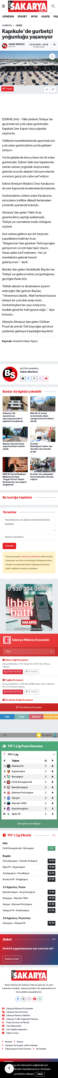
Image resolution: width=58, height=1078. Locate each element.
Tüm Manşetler (13, 1026)
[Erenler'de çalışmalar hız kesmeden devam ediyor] (42, 464)
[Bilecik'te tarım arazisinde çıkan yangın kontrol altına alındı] (42, 404)
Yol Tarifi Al (32, 672)
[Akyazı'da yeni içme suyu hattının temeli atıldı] (15, 434)
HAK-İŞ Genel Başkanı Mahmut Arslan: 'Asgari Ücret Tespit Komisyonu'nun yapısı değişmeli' (15, 479)
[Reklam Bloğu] (29, 607)
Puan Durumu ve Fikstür (18, 1022)
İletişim (8, 1042)
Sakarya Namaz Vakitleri (18, 1015)
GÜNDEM (8, 16)
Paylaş (9, 89)
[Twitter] (34, 378)
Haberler (7, 25)
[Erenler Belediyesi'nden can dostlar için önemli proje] (42, 434)
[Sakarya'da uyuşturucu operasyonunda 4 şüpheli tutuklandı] (15, 404)
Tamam (40, 1074)
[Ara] (53, 6)
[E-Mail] (22, 378)
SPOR (34, 16)
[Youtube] (45, 378)
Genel (19, 25)
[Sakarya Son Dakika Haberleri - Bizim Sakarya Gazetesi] (27, 6)
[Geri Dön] (9, 1068)
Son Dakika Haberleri (16, 1029)
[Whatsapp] (40, 999)
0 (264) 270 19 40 (14, 692)
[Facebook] (28, 378)
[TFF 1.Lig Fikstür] (53, 835)
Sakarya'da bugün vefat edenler (21, 1045)
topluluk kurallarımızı (30, 556)
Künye (20, 1042)
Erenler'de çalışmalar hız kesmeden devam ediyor (41, 477)
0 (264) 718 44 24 (14, 672)
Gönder (9, 546)
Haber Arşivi (12, 1033)
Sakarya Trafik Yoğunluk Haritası (22, 1019)
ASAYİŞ (45, 16)
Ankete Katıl (12, 959)
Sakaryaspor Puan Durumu (18, 1049)
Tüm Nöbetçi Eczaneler (30, 707)
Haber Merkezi (29, 372)
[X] (23, 999)
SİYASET (22, 16)
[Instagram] (40, 378)
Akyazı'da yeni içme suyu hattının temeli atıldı (14, 446)
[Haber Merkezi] (10, 374)
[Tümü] (53, 939)
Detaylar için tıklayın (29, 823)
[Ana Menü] (3, 6)
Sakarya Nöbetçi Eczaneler (19, 1008)
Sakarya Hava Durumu (17, 1012)
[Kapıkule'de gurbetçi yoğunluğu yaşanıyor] (29, 68)
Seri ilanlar (41, 1049)
